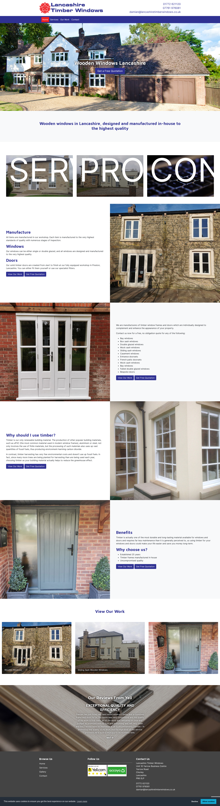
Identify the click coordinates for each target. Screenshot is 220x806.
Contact (75, 19)
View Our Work (15, 274)
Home (45, 19)
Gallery (42, 771)
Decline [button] (194, 801)
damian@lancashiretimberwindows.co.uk (155, 11)
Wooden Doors (158, 670)
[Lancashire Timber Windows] (73, 7)
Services (54, 19)
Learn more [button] (82, 801)
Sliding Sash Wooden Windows (92, 670)
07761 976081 (172, 8)
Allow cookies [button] (208, 801)
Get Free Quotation (35, 274)
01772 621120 (172, 4)
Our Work (64, 19)
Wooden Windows (13, 670)
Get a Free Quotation (110, 71)
